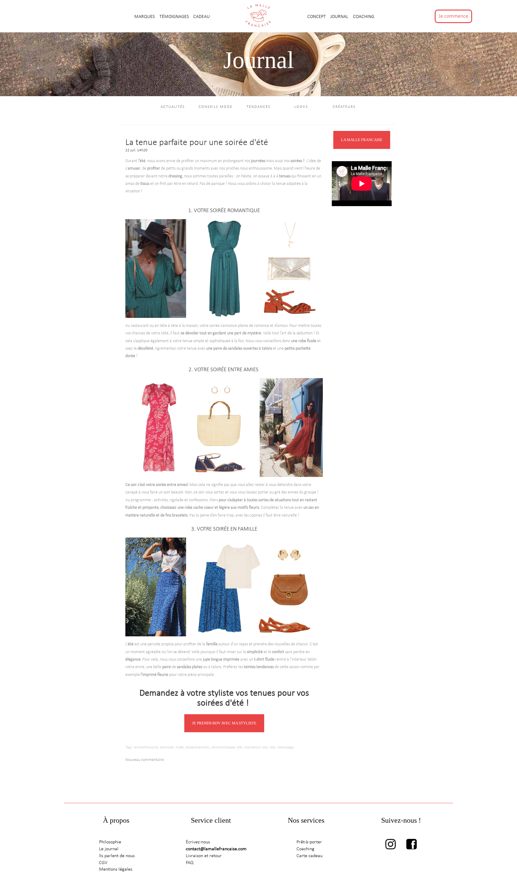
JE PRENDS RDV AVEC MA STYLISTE (224, 723)
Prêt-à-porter (309, 842)
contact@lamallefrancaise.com (216, 849)
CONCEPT (317, 16)
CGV (103, 862)
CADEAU (201, 16)
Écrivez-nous (198, 842)
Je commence (453, 16)
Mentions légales (115, 869)
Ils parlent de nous (117, 856)
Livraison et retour (204, 856)
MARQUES (145, 16)
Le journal (108, 849)
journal (339, 16)
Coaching (363, 16)
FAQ (190, 862)
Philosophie (110, 842)
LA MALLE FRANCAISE (361, 140)
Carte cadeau (309, 856)
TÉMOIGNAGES (174, 16)
